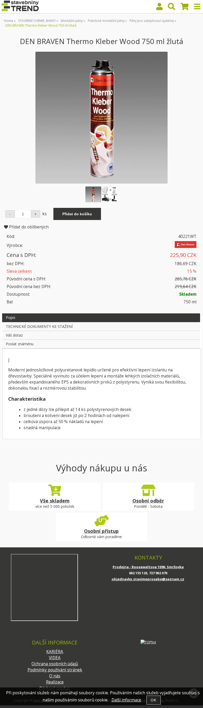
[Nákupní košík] (184, 8)
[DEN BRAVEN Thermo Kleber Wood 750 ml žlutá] (101, 118)
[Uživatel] (159, 8)
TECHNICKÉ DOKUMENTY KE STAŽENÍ (39, 326)
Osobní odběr (148, 500)
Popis (10, 317)
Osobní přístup (101, 531)
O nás (54, 676)
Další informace (126, 700)
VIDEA (55, 658)
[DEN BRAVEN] (186, 246)
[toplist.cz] (148, 642)
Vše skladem (55, 500)
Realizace (55, 682)
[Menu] (197, 6)
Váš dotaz (14, 335)
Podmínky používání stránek (54, 670)
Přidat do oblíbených (28, 227)
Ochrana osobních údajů (54, 664)
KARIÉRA (54, 651)
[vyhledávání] (171, 8)
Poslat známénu (20, 343)
